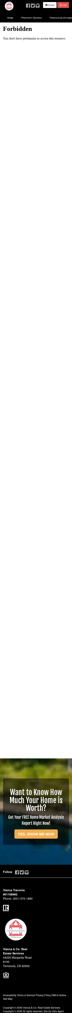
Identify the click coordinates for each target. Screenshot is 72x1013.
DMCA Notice (58, 995)
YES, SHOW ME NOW (36, 834)
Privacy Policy (43, 995)
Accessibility (9, 995)
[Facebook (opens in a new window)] (28, 4)
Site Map (8, 998)
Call (64, 5)
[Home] (9, 5)
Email (51, 5)
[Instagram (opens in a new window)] (37, 4)
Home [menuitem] (10, 17)
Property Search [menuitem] (31, 17)
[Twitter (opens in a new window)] (32, 4)
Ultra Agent (58, 1011)
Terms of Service (26, 995)
